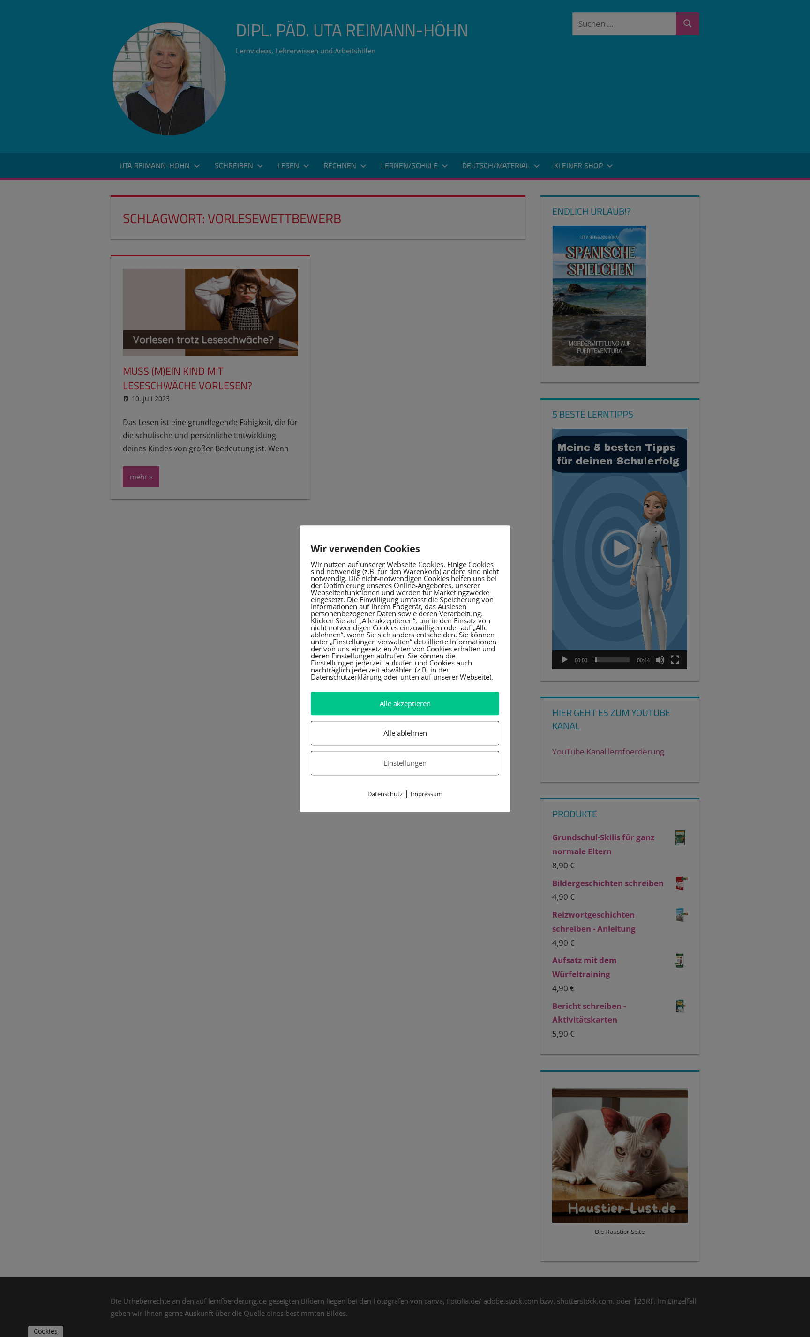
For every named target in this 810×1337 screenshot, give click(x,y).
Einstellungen (405, 763)
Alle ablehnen (405, 733)
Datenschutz (385, 794)
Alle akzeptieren (405, 703)
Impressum (426, 794)
